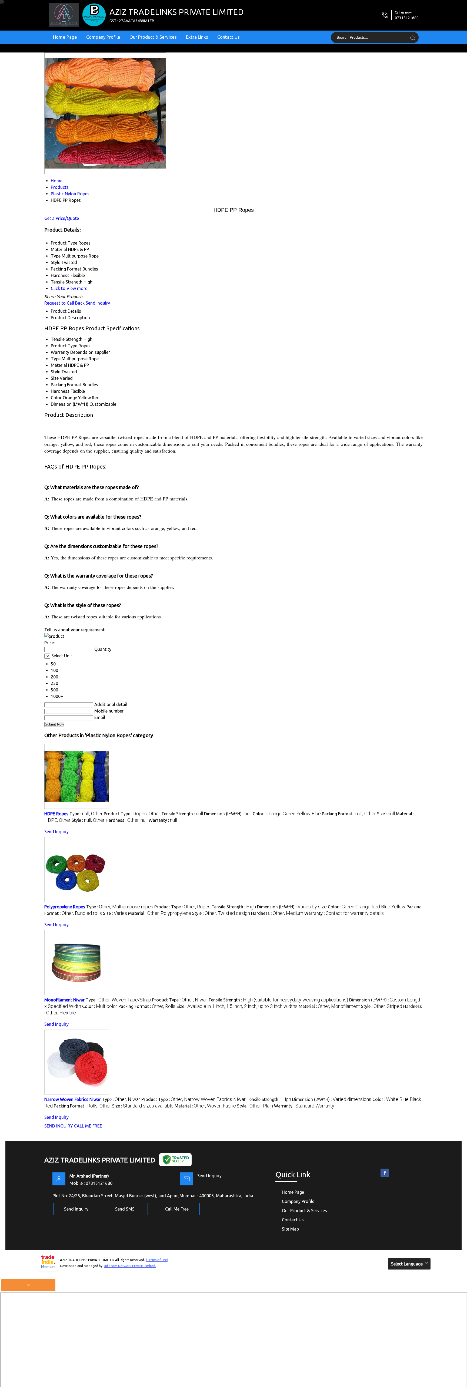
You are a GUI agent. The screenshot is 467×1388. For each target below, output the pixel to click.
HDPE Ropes (56, 813)
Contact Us (228, 36)
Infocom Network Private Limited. (130, 1266)
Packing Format (66, 384)
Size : (386, 813)
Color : (287, 813)
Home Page (65, 36)
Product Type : (132, 813)
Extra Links (197, 36)
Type (56, 358)
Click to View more (69, 288)
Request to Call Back (64, 303)
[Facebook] (385, 1177)
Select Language (407, 1263)
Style (55, 371)
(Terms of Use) (157, 1260)
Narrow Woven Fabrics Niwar (72, 1099)
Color (56, 397)
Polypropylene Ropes (64, 906)
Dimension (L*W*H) (69, 404)
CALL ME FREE (88, 1125)
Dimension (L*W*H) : (228, 813)
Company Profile (103, 36)
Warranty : (163, 820)
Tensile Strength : (182, 813)
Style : (88, 820)
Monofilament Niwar (64, 999)
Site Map (290, 1229)
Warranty (60, 352)
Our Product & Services (153, 36)
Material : (159, 913)
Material (59, 365)
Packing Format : (349, 813)
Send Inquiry (98, 303)
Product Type (64, 345)
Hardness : (127, 820)
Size (55, 378)
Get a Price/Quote (61, 218)
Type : (86, 813)
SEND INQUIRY (58, 1125)
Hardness (60, 391)
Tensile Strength (66, 339)
